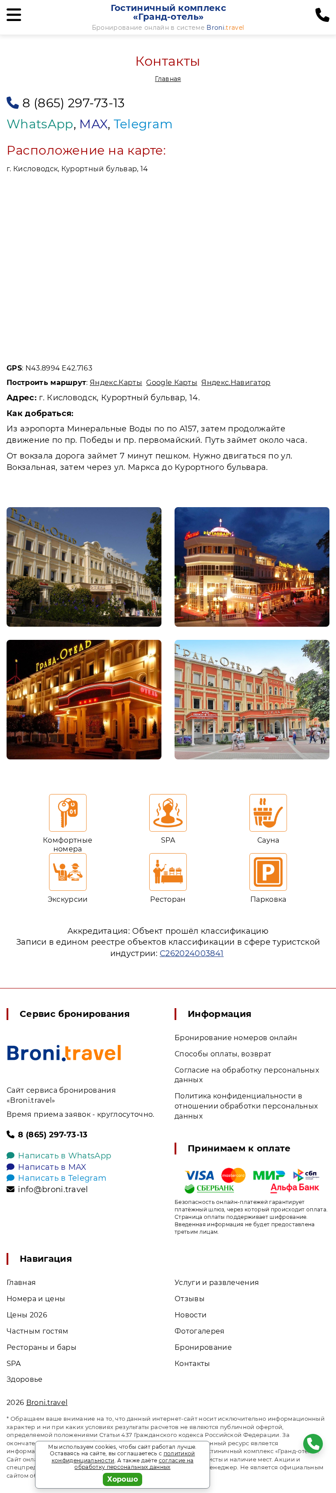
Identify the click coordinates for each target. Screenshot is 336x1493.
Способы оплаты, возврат (223, 1054)
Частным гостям (37, 1331)
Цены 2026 (27, 1315)
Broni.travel (47, 1402)
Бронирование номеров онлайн (236, 1038)
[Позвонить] (322, 15)
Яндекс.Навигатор (235, 382)
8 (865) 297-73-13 (73, 102)
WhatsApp (40, 123)
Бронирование (203, 1347)
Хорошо (122, 1479)
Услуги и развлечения (217, 1282)
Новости (190, 1315)
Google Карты (171, 382)
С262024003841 (192, 953)
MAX (93, 123)
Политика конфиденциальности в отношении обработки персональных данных (246, 1106)
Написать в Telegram (62, 1178)
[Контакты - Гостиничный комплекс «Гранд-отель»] (84, 567)
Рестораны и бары (42, 1347)
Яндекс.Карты (116, 382)
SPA (14, 1363)
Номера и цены (36, 1299)
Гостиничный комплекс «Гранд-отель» (168, 12)
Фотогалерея (200, 1331)
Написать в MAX (52, 1167)
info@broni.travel (53, 1189)
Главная (168, 79)
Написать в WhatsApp (64, 1156)
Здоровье (25, 1379)
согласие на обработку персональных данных (133, 1464)
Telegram (143, 123)
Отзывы (190, 1299)
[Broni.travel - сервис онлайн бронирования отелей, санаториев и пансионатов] (64, 1053)
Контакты (192, 1363)
